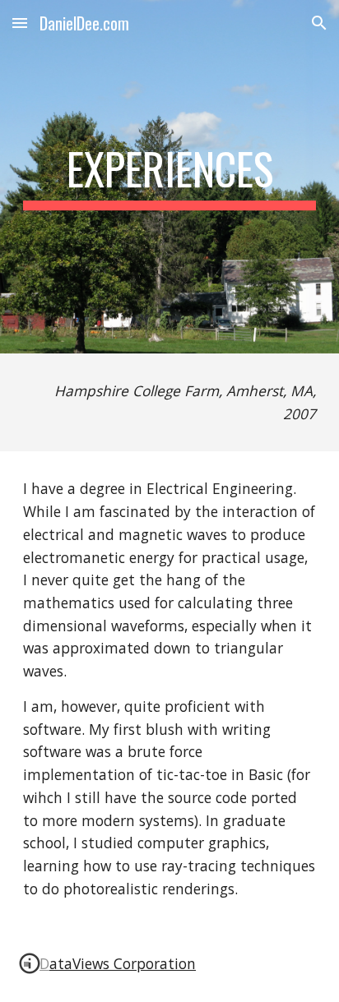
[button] (19, 22)
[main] (169, 176)
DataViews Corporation (117, 963)
